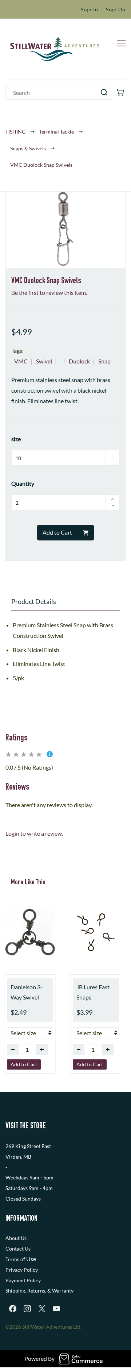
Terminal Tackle (56, 131)
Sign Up (116, 9)
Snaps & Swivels (28, 148)
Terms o (14, 1259)
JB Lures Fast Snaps (93, 992)
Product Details (33, 601)
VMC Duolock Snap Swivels (41, 165)
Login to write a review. (34, 833)
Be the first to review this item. (49, 292)
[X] (41, 1308)
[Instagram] (27, 1308)
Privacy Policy (21, 1270)
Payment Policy (23, 1280)
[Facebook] (12, 1308)
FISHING (15, 131)
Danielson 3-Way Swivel (27, 992)
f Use (29, 1258)
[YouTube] (56, 1308)
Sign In (89, 9)
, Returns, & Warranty (49, 1290)
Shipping (15, 1290)
